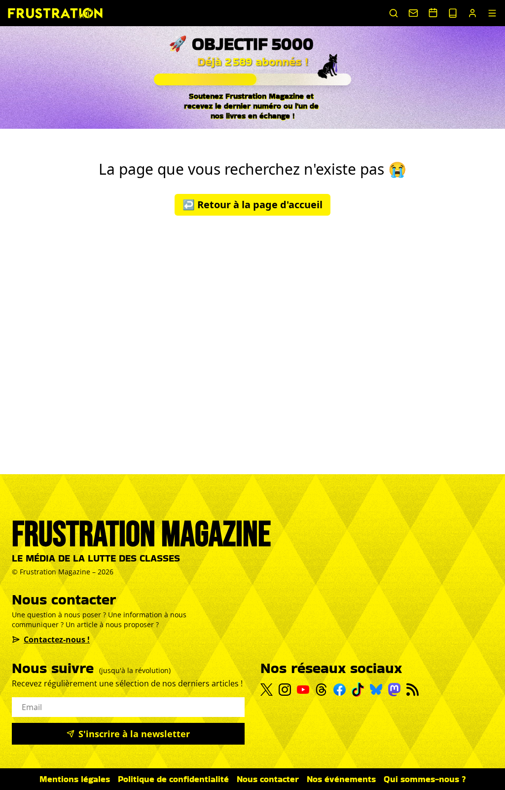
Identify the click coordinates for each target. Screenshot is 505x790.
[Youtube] (303, 689)
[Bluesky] (376, 689)
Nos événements (341, 779)
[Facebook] (339, 689)
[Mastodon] (394, 689)
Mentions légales (74, 779)
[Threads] (321, 689)
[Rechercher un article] (393, 13)
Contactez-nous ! (57, 639)
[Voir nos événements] (433, 12)
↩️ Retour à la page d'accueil (252, 204)
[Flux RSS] (412, 689)
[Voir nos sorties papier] (453, 13)
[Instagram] (285, 689)
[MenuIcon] (492, 13)
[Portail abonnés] (472, 13)
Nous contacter (268, 779)
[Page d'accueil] (55, 13)
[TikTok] (358, 689)
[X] (266, 689)
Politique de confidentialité (173, 779)
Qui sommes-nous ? (425, 779)
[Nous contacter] (413, 13)
